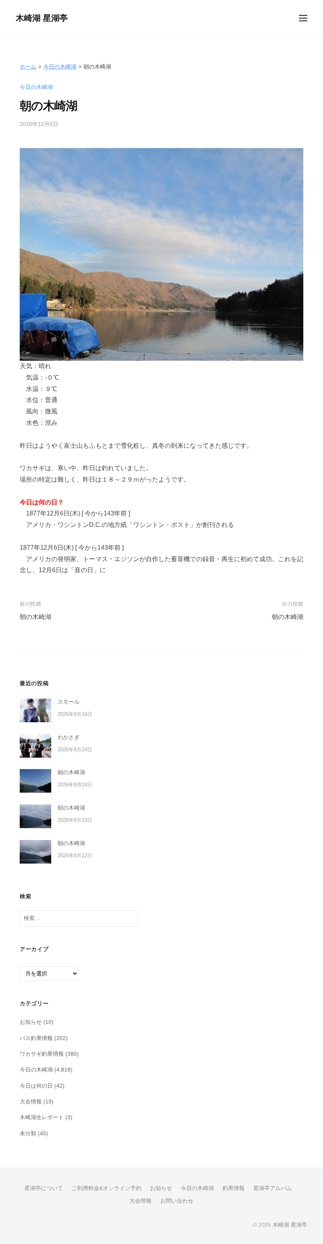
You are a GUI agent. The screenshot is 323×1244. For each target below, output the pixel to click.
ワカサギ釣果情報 (42, 1054)
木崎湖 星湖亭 (42, 17)
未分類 (28, 1133)
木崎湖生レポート (42, 1117)
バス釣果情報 (36, 1038)
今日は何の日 (36, 1086)
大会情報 (31, 1101)
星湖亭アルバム (272, 1188)
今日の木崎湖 (59, 66)
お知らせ (31, 1022)
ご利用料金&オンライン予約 (106, 1188)
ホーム (28, 66)
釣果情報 (234, 1188)
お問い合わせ (176, 1201)
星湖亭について (43, 1188)
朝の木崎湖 (35, 617)
